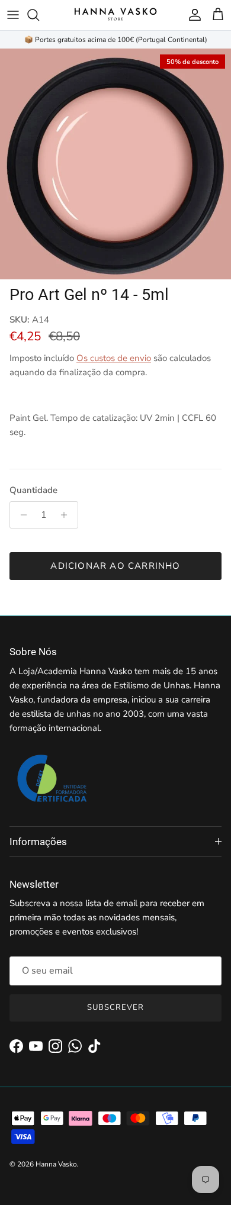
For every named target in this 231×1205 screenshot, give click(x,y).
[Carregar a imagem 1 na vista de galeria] (115, 164)
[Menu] (13, 15)
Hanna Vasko (56, 1164)
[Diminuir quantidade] (20, 515)
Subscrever (115, 1007)
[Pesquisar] (39, 15)
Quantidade (33, 490)
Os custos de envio (113, 358)
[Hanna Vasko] (115, 15)
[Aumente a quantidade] (67, 515)
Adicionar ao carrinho (115, 566)
